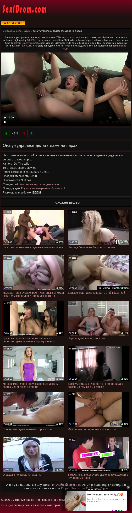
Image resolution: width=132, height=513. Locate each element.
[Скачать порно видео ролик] (31, 133)
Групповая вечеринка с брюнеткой (43, 188)
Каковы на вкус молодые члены (40, 184)
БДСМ (37, 192)
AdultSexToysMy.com (38, 40)
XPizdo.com (62, 37)
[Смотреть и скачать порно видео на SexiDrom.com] (24, 8)
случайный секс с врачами (71, 484)
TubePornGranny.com (23, 42)
